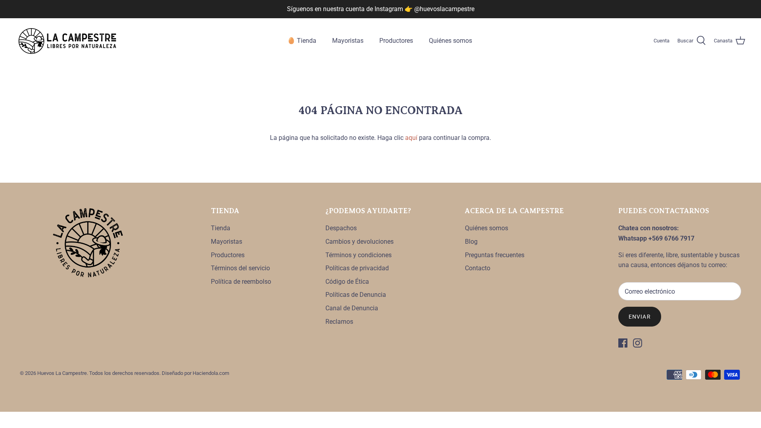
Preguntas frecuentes (494, 255)
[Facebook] (622, 343)
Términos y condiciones (358, 255)
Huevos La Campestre (62, 373)
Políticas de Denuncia (355, 294)
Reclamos (339, 321)
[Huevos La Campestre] (67, 41)
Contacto (477, 268)
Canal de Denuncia (351, 308)
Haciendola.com (211, 373)
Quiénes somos (450, 40)
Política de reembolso (241, 281)
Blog (471, 241)
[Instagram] (637, 343)
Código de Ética (347, 281)
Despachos (341, 228)
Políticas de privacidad (357, 268)
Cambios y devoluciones (359, 241)
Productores (396, 40)
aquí (411, 137)
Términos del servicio (240, 268)
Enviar (640, 316)
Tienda (220, 228)
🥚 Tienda (301, 40)
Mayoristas (347, 40)
